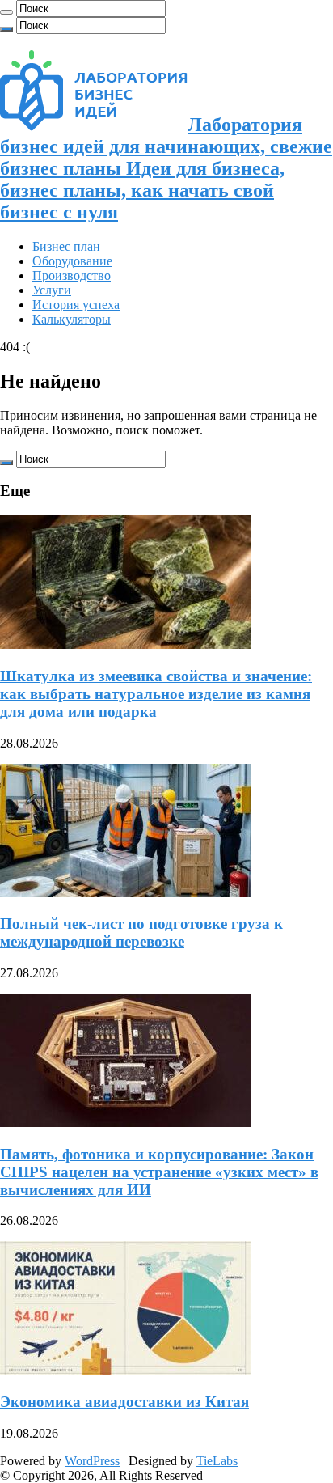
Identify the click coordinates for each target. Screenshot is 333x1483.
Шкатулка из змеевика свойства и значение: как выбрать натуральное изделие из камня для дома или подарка (156, 693)
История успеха (76, 304)
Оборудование (72, 261)
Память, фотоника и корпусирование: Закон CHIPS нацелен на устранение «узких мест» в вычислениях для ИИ (159, 1172)
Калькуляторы (71, 319)
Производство (71, 275)
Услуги (51, 290)
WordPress (92, 1461)
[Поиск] (6, 12)
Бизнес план (66, 246)
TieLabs (217, 1461)
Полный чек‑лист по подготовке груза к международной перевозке (141, 932)
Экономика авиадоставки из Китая (124, 1401)
